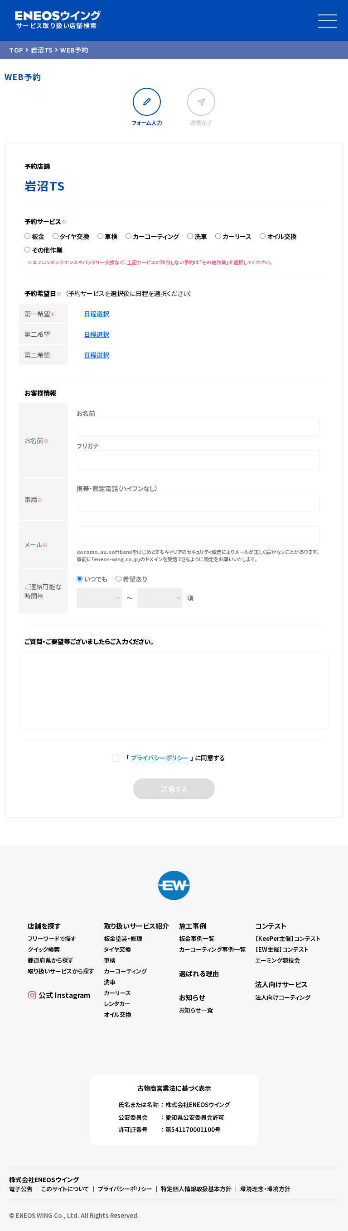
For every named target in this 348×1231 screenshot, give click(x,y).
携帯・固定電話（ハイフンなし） (117, 488)
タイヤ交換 (74, 236)
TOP (16, 49)
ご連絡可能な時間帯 (43, 591)
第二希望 (37, 334)
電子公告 (21, 1188)
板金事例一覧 (196, 938)
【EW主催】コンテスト (282, 949)
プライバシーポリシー (160, 757)
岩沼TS (42, 49)
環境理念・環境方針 (265, 1188)
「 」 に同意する (174, 757)
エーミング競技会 (277, 960)
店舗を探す (44, 925)
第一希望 (39, 313)
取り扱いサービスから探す (61, 971)
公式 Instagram (64, 994)
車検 (111, 236)
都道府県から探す (50, 960)
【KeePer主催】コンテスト (287, 938)
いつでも (95, 578)
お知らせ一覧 (196, 1010)
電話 (33, 499)
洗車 (200, 236)
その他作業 (47, 249)
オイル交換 (282, 236)
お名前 (36, 440)
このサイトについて (65, 1188)
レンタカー (117, 1003)
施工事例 (192, 925)
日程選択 (96, 313)
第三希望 (37, 354)
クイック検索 (44, 949)
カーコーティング (156, 236)
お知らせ (192, 997)
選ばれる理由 (199, 973)
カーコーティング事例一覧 (212, 949)
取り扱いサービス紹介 (136, 925)
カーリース (236, 236)
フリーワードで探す (52, 938)
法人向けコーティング (282, 997)
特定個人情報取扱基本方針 (196, 1188)
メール (36, 544)
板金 (38, 236)
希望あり (135, 578)
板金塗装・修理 (123, 938)
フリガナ (88, 445)
